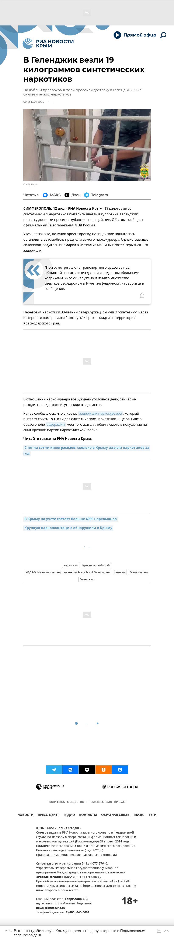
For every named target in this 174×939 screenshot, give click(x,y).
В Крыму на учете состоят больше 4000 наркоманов (70, 519)
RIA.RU (139, 815)
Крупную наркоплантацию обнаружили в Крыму (68, 528)
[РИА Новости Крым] (48, 44)
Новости (119, 572)
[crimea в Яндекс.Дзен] (87, 769)
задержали (56, 424)
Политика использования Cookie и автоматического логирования (85, 846)
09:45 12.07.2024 (33, 101)
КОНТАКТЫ (88, 815)
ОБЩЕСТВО (75, 802)
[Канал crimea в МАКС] (120, 769)
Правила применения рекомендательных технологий (76, 855)
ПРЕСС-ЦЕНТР (48, 815)
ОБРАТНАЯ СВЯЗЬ (115, 815)
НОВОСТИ (25, 815)
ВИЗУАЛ (120, 802)
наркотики (71, 565)
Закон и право (139, 572)
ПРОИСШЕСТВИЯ (99, 802)
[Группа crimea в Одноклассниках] (103, 769)
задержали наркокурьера (100, 413)
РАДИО (69, 815)
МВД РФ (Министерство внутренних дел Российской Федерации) (67, 572)
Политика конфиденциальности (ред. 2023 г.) (69, 850)
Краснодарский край (96, 565)
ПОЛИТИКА (56, 802)
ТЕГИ (153, 815)
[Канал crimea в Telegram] (54, 769)
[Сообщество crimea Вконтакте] (70, 769)
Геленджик (87, 579)
